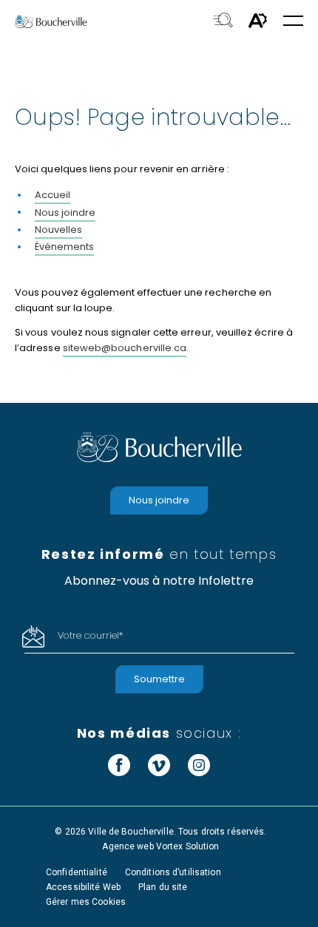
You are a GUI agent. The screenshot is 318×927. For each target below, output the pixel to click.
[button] (293, 22)
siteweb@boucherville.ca (125, 348)
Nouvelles (58, 230)
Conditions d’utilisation (173, 872)
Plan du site (162, 887)
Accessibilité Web (83, 887)
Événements (64, 247)
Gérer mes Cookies (86, 902)
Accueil (52, 195)
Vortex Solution (188, 846)
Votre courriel (90, 635)
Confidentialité (76, 872)
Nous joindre (65, 213)
